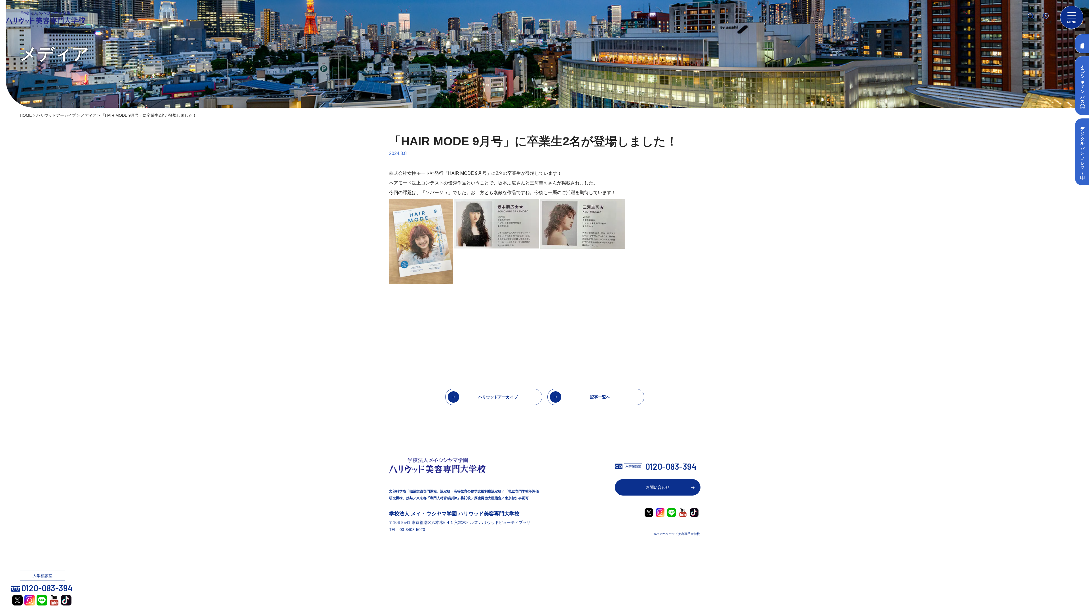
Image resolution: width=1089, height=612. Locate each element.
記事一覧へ (600, 397)
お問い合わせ (658, 487)
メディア (88, 115)
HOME (26, 115)
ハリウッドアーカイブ (56, 115)
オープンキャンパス (1082, 82)
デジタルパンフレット (1082, 149)
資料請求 (1082, 41)
